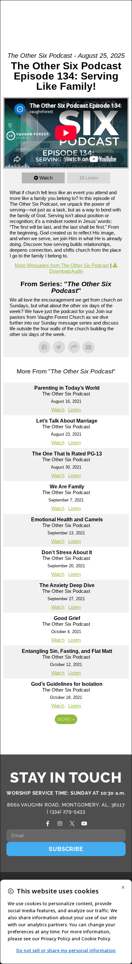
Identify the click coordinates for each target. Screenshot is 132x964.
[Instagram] (59, 823)
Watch (46, 177)
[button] (103, 17)
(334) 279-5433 (67, 812)
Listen (92, 177)
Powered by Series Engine (66, 737)
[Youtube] (84, 823)
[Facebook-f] (47, 823)
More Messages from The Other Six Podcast (62, 265)
